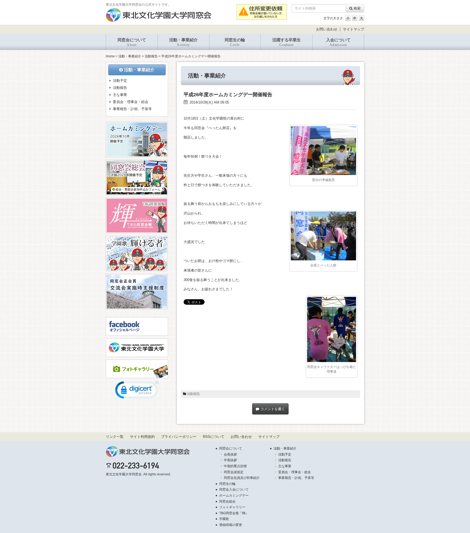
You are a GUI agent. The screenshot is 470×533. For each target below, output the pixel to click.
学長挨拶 (230, 460)
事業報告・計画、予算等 (132, 109)
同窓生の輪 (235, 42)
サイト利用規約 (142, 437)
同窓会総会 (227, 501)
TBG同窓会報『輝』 (234, 513)
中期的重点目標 (235, 466)
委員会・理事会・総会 (130, 102)
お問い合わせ (326, 29)
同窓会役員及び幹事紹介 (242, 478)
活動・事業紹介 (183, 42)
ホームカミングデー (234, 495)
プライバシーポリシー (178, 437)
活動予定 (120, 81)
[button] (137, 391)
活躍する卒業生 (286, 42)
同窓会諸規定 (233, 472)
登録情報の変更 (230, 525)
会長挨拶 (230, 454)
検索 (356, 8)
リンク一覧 (114, 437)
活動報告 (151, 56)
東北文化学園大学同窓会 (124, 474)
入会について (338, 42)
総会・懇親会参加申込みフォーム (137, 189)
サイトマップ (353, 29)
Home (110, 56)
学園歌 (224, 519)
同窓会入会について (234, 489)
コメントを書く (272, 409)
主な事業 (120, 95)
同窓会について (132, 42)
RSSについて (213, 437)
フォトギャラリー (232, 507)
